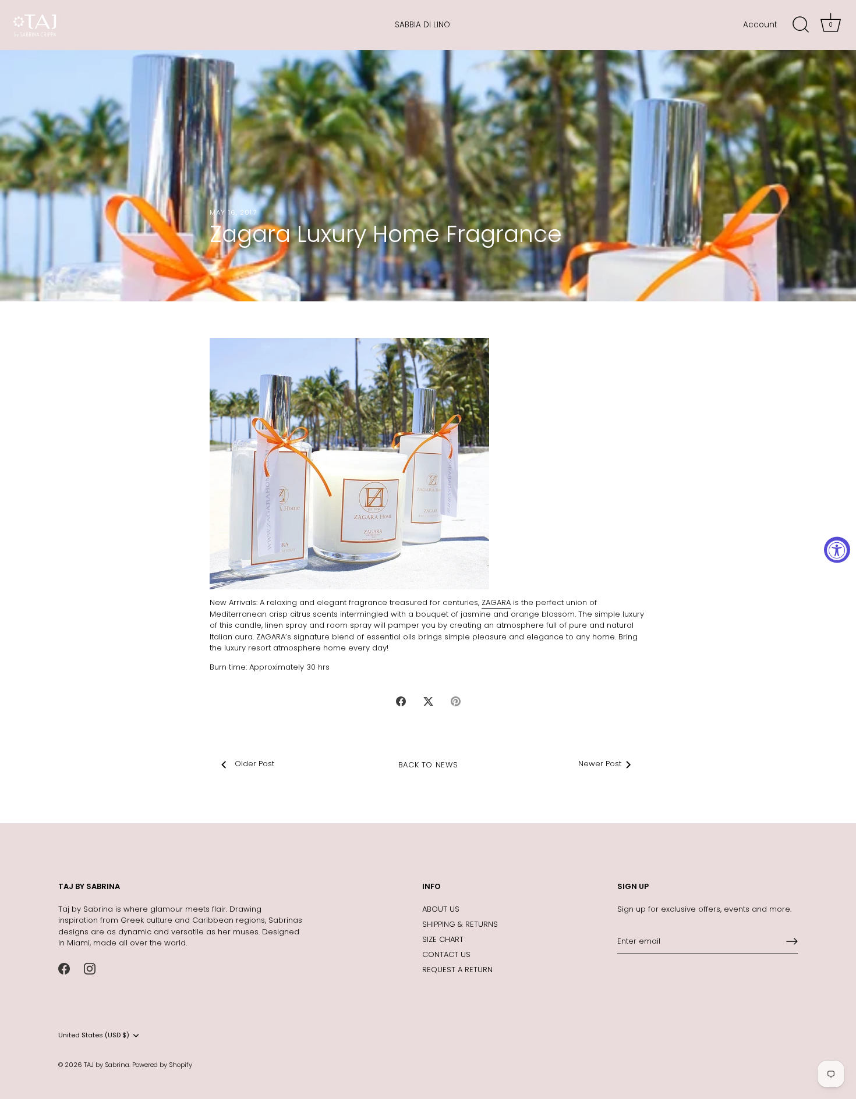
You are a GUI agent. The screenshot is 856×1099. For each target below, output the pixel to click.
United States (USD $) (93, 1036)
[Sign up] (792, 941)
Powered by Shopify (162, 1064)
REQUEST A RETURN (457, 969)
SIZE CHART (443, 939)
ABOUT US (440, 909)
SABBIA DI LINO (422, 24)
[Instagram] (89, 968)
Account (760, 24)
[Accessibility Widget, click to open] (837, 549)
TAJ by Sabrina (106, 1064)
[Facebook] (64, 968)
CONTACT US (446, 954)
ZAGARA (496, 602)
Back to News (428, 764)
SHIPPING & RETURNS (460, 924)
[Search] (800, 25)
